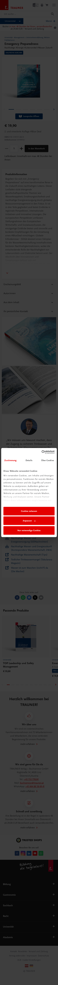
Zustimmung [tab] (10, 460)
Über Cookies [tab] (47, 460)
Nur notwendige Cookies (29, 530)
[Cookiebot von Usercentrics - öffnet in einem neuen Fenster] (42, 452)
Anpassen (27, 520)
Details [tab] (29, 460)
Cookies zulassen (29, 511)
